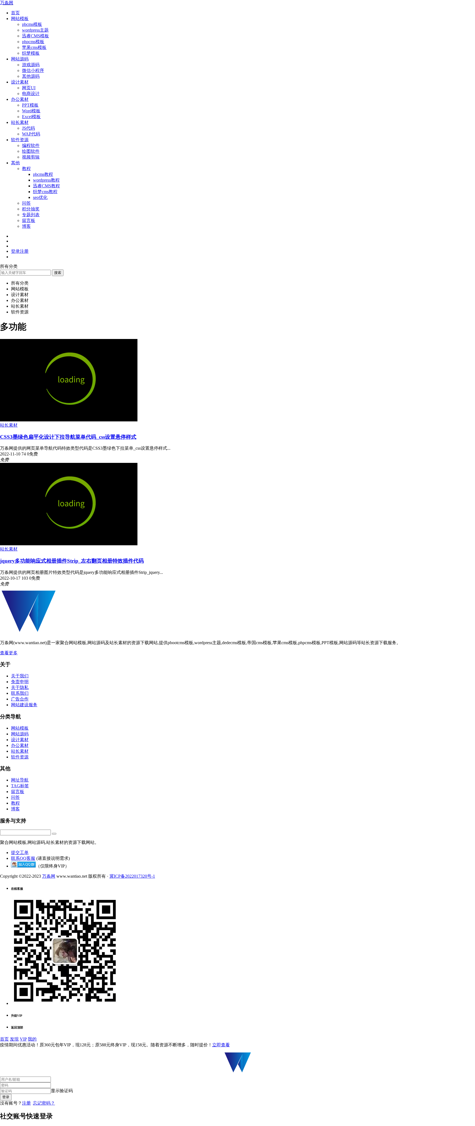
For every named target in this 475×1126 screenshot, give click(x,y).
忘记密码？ (44, 1103)
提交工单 (20, 852)
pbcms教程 (43, 174)
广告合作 (20, 699)
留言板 (28, 220)
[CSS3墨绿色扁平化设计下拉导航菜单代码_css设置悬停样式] (68, 420)
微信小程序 (33, 70)
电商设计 (31, 93)
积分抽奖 (31, 209)
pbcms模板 (32, 24)
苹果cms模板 (34, 47)
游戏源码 (31, 64)
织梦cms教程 (45, 191)
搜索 (57, 273)
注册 (26, 1103)
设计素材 (20, 82)
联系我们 (20, 693)
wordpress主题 (35, 30)
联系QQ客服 (23, 858)
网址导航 (20, 780)
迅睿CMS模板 (35, 36)
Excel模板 (31, 116)
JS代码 (28, 128)
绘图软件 (31, 151)
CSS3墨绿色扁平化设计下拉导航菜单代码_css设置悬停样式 (68, 437)
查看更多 (9, 652)
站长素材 (20, 122)
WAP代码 (31, 134)
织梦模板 (31, 53)
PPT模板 (30, 105)
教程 (26, 168)
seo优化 (40, 197)
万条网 (6, 2)
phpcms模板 (33, 41)
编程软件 (31, 145)
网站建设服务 (24, 704)
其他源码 (31, 76)
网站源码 (20, 59)
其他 (15, 162)
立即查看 (221, 1044)
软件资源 (20, 139)
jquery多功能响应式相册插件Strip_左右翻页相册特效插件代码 (72, 561)
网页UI (28, 87)
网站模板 (20, 18)
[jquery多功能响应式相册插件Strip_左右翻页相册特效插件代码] (68, 543)
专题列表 (31, 214)
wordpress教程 (46, 180)
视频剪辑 (31, 157)
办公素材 (20, 99)
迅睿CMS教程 (46, 186)
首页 (15, 12)
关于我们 (20, 676)
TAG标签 (20, 785)
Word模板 (31, 111)
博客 (26, 226)
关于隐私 (20, 687)
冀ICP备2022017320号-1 (132, 876)
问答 (26, 203)
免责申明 (20, 681)
